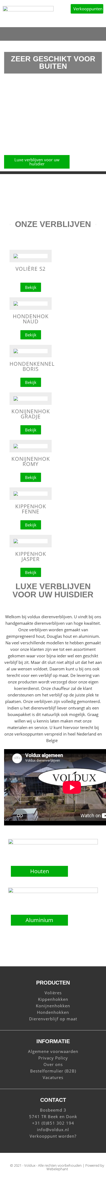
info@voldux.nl (53, 1129)
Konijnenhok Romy (30, 461)
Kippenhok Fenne (30, 509)
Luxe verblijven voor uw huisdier (37, 161)
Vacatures (53, 1077)
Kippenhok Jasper (30, 556)
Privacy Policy (53, 1058)
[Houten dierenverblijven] (53, 843)
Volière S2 (30, 268)
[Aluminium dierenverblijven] (53, 891)
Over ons (53, 1064)
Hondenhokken (53, 1012)
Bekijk (30, 287)
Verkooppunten (87, 8)
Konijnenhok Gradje (30, 414)
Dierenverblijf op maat (53, 1018)
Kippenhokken (53, 999)
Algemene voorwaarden (53, 1051)
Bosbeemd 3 (53, 1110)
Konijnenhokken (53, 1005)
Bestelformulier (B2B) (53, 1071)
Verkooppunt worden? (53, 1136)
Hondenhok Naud (31, 319)
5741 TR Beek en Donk (53, 1116)
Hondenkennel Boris (32, 366)
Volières (53, 992)
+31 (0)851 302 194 (53, 1123)
